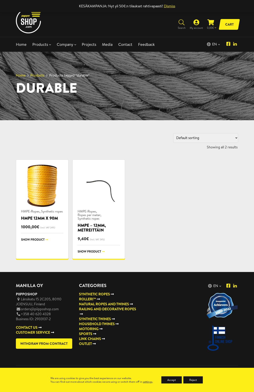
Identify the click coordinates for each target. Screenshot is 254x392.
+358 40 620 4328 (36, 313)
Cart (229, 24)
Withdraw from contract (44, 343)
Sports (85, 333)
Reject (193, 380)
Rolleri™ (87, 299)
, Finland (39, 301)
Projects (89, 44)
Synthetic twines (95, 318)
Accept (171, 380)
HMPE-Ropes (30, 211)
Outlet (85, 343)
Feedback (146, 44)
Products (40, 44)
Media (107, 44)
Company (65, 44)
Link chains (90, 338)
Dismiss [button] (169, 6)
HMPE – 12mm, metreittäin (92, 227)
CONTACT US (27, 327)
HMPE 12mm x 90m (39, 218)
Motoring (89, 328)
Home (21, 44)
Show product (33, 239)
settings (147, 381)
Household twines (97, 323)
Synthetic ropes (52, 211)
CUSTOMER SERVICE (33, 332)
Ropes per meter (89, 214)
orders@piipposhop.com (40, 308)
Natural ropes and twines (104, 304)
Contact (125, 44)
